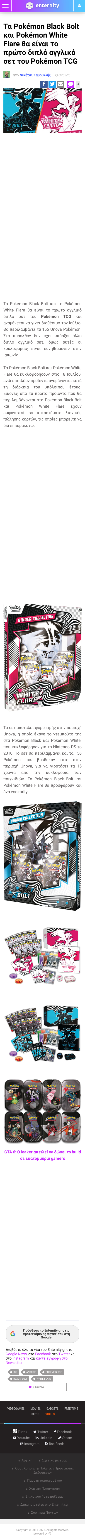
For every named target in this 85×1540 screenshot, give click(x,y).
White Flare (43, 1378)
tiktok (22, 1432)
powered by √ (42, 1533)
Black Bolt (20, 1378)
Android (31, 1372)
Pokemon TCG (54, 1372)
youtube (23, 1438)
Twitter (64, 1354)
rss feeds (56, 1444)
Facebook (43, 1354)
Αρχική (26, 1460)
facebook (64, 1432)
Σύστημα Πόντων (44, 1512)
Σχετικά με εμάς (54, 1460)
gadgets (52, 1408)
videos (50, 1414)
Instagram (20, 1358)
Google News (16, 1354)
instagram (31, 1444)
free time (71, 1408)
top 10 (34, 1414)
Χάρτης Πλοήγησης (44, 1488)
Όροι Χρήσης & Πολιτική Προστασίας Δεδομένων (44, 1470)
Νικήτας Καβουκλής (35, 75)
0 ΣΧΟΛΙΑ (38, 1387)
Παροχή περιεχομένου (44, 1480)
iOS (15, 1372)
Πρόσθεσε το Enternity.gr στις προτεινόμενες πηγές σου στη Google (46, 1333)
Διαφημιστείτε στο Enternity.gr (44, 1504)
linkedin (45, 1438)
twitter (42, 1432)
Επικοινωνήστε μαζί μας (43, 1496)
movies (35, 1408)
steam (66, 1438)
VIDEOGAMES (15, 1408)
